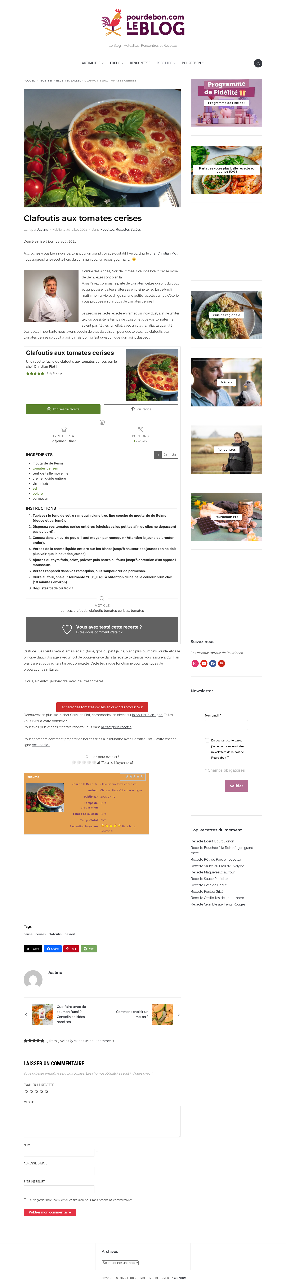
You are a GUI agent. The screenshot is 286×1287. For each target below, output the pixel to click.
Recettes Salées (68, 80)
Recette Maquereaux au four (213, 872)
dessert (69, 934)
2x (166, 455)
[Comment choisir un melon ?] (162, 1014)
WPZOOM (180, 1278)
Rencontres (140, 63)
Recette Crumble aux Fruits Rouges (218, 904)
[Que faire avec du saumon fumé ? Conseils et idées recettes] (42, 1014)
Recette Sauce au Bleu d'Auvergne (217, 866)
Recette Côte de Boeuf (209, 885)
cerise (28, 934)
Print (91, 949)
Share (55, 949)
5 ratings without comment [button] (92, 1041)
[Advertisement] (102, 871)
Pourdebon (191, 63)
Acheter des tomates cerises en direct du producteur (102, 707)
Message (30, 1102)
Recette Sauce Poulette (209, 879)
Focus (115, 63)
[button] (28, 373)
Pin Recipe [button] (143, 409)
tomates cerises (45, 468)
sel (35, 488)
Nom (27, 1145)
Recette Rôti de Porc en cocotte (216, 859)
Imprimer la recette (65, 409)
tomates (137, 283)
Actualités (91, 63)
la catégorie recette (116, 727)
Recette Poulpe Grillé (207, 892)
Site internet (34, 1182)
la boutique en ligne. (147, 715)
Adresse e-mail (35, 1163)
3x (174, 455)
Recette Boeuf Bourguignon (212, 841)
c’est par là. (41, 745)
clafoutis (55, 934)
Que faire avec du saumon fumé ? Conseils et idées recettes (71, 1014)
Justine (42, 230)
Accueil (30, 80)
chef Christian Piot (164, 253)
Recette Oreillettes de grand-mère (217, 898)
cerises (40, 934)
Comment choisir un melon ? (132, 1014)
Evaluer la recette (39, 1085)
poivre (38, 493)
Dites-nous (84, 632)
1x (157, 455)
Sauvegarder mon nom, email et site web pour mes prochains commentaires (80, 1200)
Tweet (35, 949)
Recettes (164, 63)
